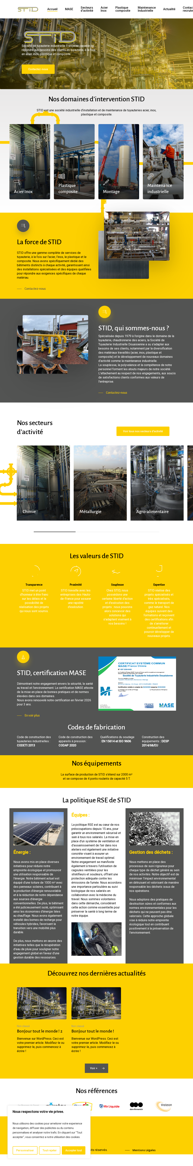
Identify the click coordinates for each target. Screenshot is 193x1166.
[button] (38, 69)
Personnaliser (25, 1150)
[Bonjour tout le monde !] (96, 1020)
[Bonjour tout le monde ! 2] (42, 1020)
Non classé (23, 1026)
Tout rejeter (50, 1150)
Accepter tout (73, 1150)
